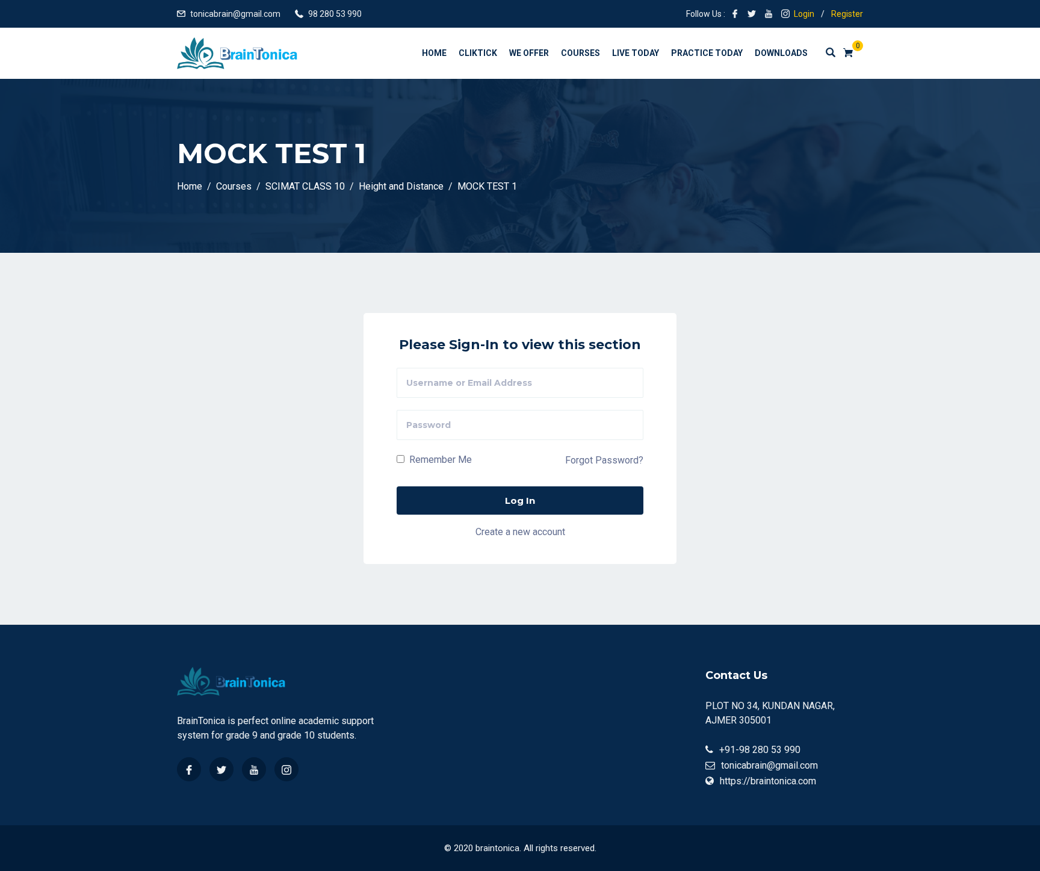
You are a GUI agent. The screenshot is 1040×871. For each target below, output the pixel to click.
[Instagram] (286, 769)
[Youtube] (254, 769)
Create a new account (520, 532)
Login (804, 14)
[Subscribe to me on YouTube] (768, 14)
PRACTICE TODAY (707, 53)
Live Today (635, 53)
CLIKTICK (478, 53)
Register (847, 14)
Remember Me (439, 459)
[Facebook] (189, 769)
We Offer (529, 53)
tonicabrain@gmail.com (235, 14)
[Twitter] (221, 769)
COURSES (580, 53)
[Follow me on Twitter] (752, 14)
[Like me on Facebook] (735, 14)
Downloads (781, 53)
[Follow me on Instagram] (785, 14)
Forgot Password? (604, 460)
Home (434, 53)
